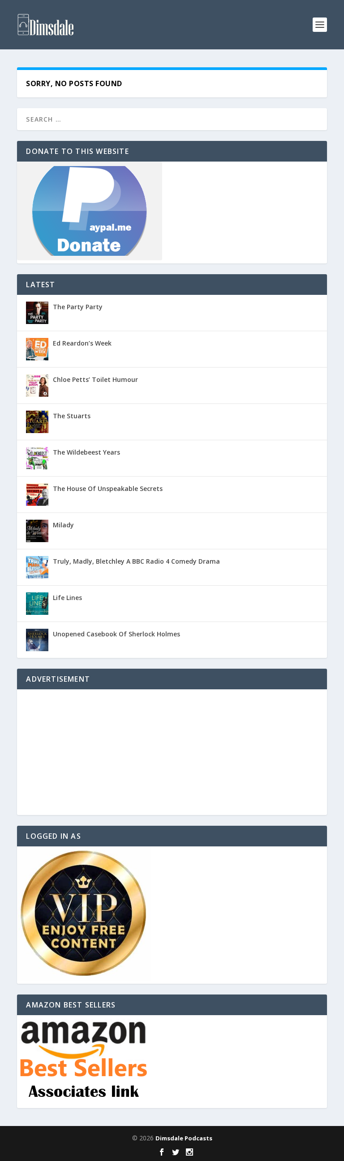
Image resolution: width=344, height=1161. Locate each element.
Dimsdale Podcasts (183, 1138)
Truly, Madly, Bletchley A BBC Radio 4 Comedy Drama (136, 561)
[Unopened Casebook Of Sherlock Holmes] (37, 640)
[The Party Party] (37, 313)
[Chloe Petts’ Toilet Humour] (37, 385)
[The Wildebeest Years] (37, 458)
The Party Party (78, 306)
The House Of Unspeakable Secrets (108, 488)
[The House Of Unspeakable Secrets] (37, 494)
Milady (63, 525)
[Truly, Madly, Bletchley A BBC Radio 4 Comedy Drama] (37, 567)
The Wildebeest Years (86, 452)
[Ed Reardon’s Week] (37, 349)
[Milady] (37, 531)
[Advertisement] (172, 752)
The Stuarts (71, 416)
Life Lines (67, 597)
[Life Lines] (37, 603)
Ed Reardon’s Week (82, 343)
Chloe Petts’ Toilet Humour (95, 379)
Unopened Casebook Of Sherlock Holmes (116, 634)
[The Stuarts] (37, 422)
